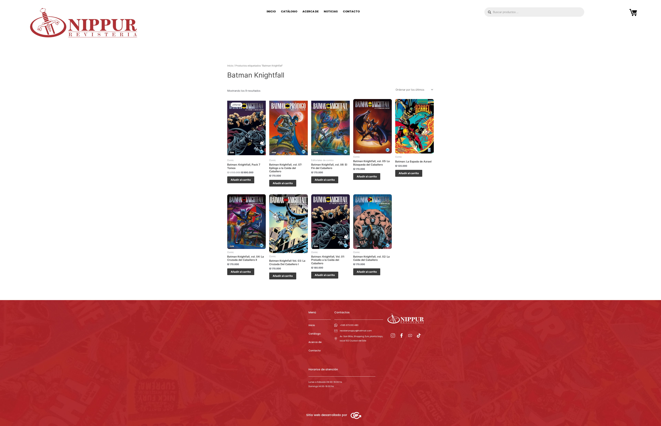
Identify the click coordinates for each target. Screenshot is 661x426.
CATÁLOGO (289, 11)
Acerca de (315, 342)
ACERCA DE (310, 11)
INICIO (271, 11)
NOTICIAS (331, 11)
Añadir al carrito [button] (241, 179)
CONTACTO (351, 11)
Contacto (314, 350)
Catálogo (314, 333)
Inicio (230, 65)
